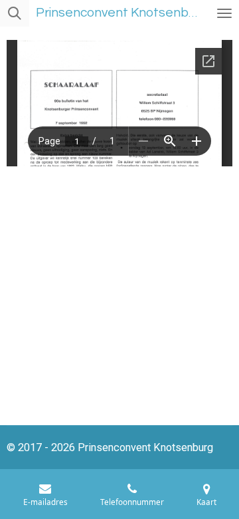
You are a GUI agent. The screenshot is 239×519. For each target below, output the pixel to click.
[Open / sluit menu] (224, 13)
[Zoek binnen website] (14, 13)
